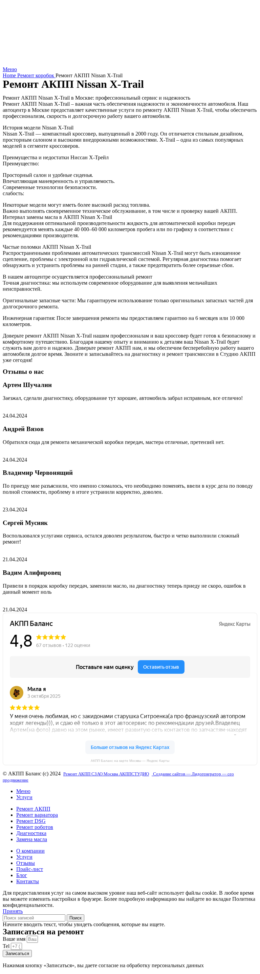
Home (10, 75)
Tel (7, 946)
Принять (13, 911)
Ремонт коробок (36, 75)
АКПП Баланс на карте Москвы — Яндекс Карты (130, 761)
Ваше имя (15, 939)
